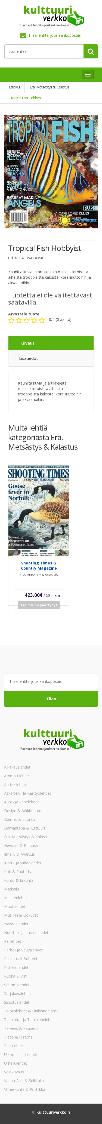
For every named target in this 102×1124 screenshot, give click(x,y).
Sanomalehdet (17, 984)
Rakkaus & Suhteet (21, 958)
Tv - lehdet (14, 1045)
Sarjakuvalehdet (18, 993)
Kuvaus (27, 343)
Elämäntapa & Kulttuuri (24, 828)
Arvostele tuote (23, 314)
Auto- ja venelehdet (21, 801)
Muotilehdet (14, 906)
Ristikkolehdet (16, 967)
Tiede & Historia (18, 1037)
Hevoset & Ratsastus (22, 845)
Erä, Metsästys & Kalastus (27, 836)
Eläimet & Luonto (19, 819)
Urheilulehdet (15, 1063)
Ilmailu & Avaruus (19, 854)
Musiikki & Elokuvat (21, 915)
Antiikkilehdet (15, 784)
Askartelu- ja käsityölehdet (27, 793)
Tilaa (51, 698)
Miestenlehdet (16, 897)
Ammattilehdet (17, 775)
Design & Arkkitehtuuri (24, 810)
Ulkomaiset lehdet (20, 1054)
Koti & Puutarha (18, 871)
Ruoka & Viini (15, 976)
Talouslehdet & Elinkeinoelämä (31, 1011)
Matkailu (11, 889)
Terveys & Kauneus (21, 1028)
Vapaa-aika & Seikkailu (24, 1080)
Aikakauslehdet (17, 767)
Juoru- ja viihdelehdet (22, 862)
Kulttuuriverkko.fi (53, 1112)
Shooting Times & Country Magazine (39, 565)
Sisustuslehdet (16, 1002)
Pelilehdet (12, 941)
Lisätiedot (28, 358)
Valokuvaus (14, 1071)
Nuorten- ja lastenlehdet (26, 932)
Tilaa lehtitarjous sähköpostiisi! (55, 35)
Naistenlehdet (16, 923)
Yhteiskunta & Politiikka (24, 1089)
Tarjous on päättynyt (38, 605)
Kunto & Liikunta (18, 880)
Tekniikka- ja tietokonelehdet (30, 1019)
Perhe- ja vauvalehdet (23, 950)
